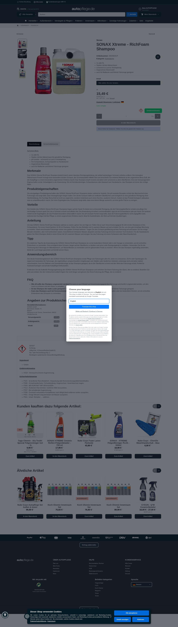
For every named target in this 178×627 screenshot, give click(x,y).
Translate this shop (89, 307)
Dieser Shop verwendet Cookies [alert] (46, 612)
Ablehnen (140, 619)
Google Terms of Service (94, 318)
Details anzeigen (122, 619)
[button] (5, 615)
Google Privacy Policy (83, 320)
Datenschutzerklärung (38, 621)
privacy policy (79, 325)
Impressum (51, 621)
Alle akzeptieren (131, 613)
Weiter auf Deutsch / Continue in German (89, 311)
